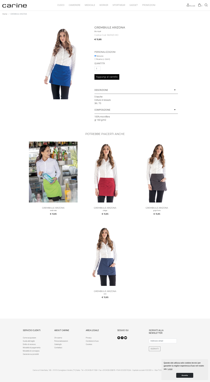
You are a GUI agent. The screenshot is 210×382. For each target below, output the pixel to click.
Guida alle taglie (29, 341)
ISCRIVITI (154, 349)
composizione (102, 110)
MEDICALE (90, 5)
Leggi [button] (170, 369)
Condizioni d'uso (92, 341)
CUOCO (60, 5)
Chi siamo (58, 338)
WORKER (103, 5)
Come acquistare (29, 338)
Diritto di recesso (29, 344)
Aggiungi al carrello (107, 76)
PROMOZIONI (148, 5)
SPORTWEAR (119, 5)
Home (4, 14)
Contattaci (58, 348)
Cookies (89, 344)
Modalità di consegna (31, 351)
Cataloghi (58, 344)
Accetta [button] (185, 375)
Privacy (89, 338)
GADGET (134, 5)
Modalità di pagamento (31, 348)
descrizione (101, 90)
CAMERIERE (74, 5)
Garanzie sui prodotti (31, 354)
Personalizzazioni (61, 341)
